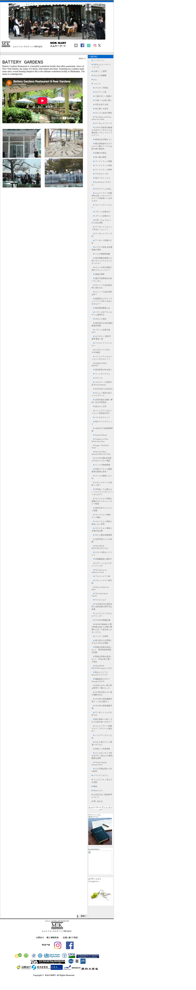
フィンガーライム (102, 374)
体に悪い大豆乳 (101, 109)
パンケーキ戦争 (101, 636)
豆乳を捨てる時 (101, 104)
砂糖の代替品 (100, 153)
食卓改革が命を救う (103, 370)
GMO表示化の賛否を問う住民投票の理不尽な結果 (102, 606)
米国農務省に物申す (103, 559)
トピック (97, 84)
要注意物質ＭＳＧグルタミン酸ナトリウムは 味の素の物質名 (102, 146)
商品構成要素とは (102, 308)
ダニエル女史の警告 (103, 113)
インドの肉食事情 (102, 465)
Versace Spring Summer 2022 (99, 763)
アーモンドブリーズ (103, 123)
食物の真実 (99, 274)
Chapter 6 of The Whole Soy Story (100, 440)
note (95, 80)
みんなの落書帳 (99, 75)
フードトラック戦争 (103, 170)
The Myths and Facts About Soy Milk (101, 118)
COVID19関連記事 (102, 620)
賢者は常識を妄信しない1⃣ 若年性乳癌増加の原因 (102, 649)
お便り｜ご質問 (99, 71)
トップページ (99, 60)
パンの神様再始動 (102, 254)
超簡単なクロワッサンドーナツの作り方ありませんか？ (102, 301)
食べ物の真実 (100, 157)
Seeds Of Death (101, 435)
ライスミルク (100, 600)
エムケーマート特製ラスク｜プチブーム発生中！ (102, 728)
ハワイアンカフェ (100, 775)
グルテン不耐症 (101, 88)
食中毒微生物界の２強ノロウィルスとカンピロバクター (102, 260)
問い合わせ (98, 801)
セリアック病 (100, 92)
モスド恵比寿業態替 (103, 535)
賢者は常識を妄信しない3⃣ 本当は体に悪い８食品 (102, 659)
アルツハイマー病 (102, 576)
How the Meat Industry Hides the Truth (101, 453)
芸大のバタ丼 (100, 406)
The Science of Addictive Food (99, 571)
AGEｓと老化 (100, 319)
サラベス (99, 378)
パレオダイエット (102, 417)
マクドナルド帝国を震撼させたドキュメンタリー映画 (102, 501)
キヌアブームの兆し (103, 189)
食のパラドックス (102, 178)
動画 (95, 786)
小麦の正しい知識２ (103, 96)
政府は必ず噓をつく (103, 139)
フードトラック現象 (103, 161)
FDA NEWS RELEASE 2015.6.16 (100, 547)
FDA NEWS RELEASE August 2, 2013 (102, 667)
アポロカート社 (101, 174)
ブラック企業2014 (102, 216)
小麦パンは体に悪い (103, 100)
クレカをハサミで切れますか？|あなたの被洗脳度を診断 (102, 755)
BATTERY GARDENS (103, 389)
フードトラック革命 (103, 165)
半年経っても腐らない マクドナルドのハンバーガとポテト (102, 492)
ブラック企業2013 (102, 212)
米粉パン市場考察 (102, 749)
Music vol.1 (98, 790)
